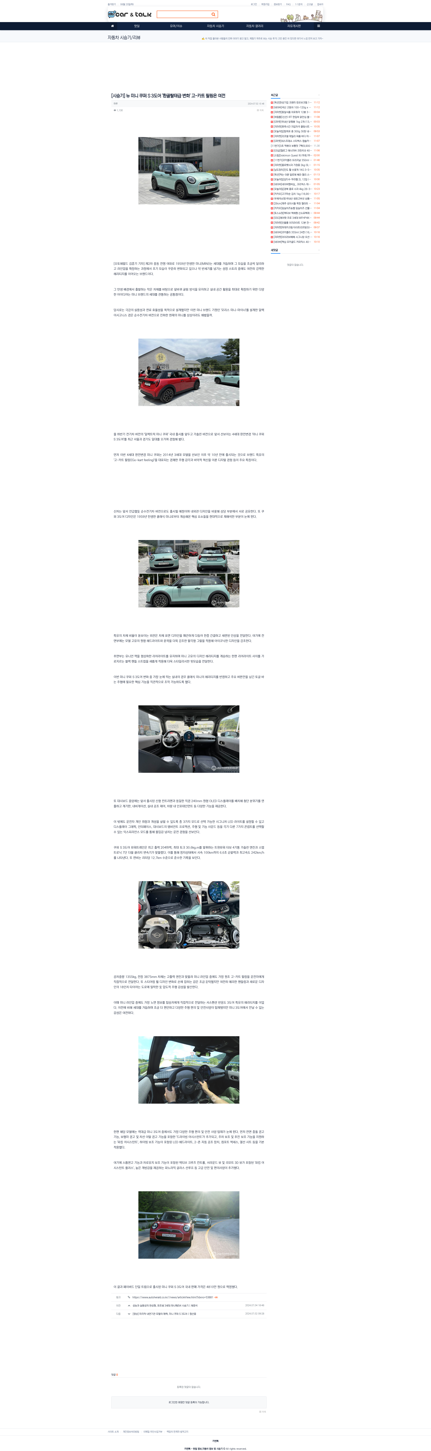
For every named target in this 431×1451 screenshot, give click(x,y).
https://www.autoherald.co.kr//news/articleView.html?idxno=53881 (175, 1297)
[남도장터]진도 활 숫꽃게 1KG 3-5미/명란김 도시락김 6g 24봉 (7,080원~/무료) (292, 169)
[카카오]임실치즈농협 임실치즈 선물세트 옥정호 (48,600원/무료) (292, 208)
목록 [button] (261, 110)
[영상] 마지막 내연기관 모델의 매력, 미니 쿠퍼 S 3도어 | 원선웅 (164, 1313)
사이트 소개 (113, 1431)
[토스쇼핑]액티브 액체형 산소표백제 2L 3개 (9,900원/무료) (292, 213)
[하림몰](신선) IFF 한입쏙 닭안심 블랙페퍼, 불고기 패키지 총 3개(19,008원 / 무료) (292, 117)
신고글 (310, 4)
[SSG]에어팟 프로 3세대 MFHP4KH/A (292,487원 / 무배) (292, 217)
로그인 (254, 4)
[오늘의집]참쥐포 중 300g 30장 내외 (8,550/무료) (292, 131)
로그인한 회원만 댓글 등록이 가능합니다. (189, 1402)
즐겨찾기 (112, 4)
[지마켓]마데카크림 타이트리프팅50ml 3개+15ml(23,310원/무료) (292, 227)
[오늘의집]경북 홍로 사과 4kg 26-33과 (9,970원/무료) (292, 189)
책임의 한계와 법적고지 (177, 1431)
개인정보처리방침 (131, 1431)
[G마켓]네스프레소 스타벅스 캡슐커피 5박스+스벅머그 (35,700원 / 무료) (292, 141)
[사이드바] (318, 26)
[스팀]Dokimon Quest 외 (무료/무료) (292, 155)
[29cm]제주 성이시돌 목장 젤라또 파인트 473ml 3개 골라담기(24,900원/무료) (292, 203)
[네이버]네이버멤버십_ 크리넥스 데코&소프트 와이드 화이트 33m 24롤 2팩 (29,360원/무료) (292, 184)
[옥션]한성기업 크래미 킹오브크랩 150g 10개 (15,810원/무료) (292, 102)
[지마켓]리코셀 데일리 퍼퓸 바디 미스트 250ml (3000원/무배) (292, 136)
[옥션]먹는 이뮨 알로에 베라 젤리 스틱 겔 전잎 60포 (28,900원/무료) (292, 174)
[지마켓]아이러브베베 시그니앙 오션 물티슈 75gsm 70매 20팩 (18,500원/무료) (292, 237)
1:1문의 (298, 4)
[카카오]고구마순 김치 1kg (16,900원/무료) (292, 193)
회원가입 (265, 4)
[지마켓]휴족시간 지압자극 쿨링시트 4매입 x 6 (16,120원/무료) (292, 126)
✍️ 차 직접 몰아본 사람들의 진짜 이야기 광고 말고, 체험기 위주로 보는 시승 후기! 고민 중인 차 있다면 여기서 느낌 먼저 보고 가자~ (262, 38)
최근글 (274, 95)
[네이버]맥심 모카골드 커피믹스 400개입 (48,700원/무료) (292, 242)
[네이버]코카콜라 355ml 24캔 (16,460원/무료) (292, 232)
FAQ (288, 4)
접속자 (320, 4)
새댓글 (274, 250)
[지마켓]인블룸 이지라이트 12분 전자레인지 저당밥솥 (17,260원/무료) (292, 222)
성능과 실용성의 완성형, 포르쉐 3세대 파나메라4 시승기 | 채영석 (165, 1305)
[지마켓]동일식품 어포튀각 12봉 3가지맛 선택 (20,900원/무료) (292, 112)
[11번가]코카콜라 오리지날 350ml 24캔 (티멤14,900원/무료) (292, 160)
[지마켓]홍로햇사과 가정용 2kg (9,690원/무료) (292, 165)
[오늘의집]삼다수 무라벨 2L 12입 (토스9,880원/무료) (292, 179)
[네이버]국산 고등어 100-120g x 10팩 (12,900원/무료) (292, 107)
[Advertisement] (209, 65)
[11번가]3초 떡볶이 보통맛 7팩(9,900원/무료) (291, 145)
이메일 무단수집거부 (152, 1431)
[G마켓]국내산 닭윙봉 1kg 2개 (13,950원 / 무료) (292, 121)
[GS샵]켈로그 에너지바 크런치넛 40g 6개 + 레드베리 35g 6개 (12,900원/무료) (292, 150)
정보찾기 (278, 4)
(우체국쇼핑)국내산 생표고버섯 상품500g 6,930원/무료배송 (292, 198)
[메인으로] (112, 26)
